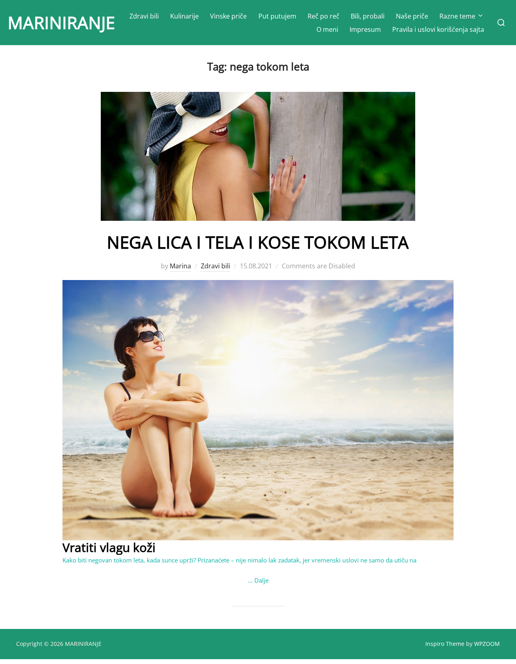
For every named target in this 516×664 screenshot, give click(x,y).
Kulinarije (184, 16)
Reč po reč (323, 16)
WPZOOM (487, 643)
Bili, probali (368, 16)
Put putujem (277, 16)
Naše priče (412, 16)
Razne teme (457, 16)
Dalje (261, 580)
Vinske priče (228, 16)
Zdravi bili (144, 16)
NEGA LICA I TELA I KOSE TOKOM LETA (258, 241)
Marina (180, 265)
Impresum (365, 29)
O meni (327, 29)
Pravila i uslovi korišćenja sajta (438, 29)
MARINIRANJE (61, 22)
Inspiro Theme (444, 643)
